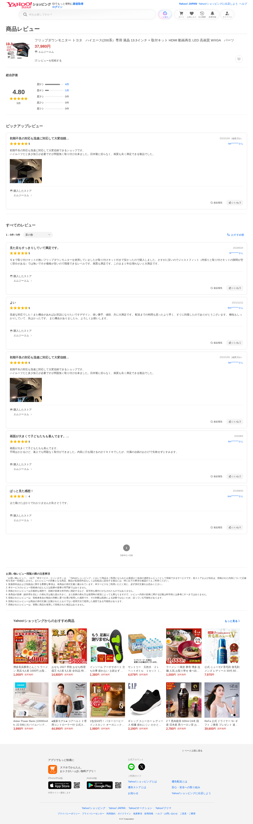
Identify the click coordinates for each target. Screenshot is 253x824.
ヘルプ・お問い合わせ (166, 813)
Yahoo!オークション (140, 808)
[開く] (26, 171)
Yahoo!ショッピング (93, 808)
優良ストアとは (137, 787)
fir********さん (236, 253)
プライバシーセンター (93, 813)
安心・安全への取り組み (186, 787)
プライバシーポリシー (69, 813)
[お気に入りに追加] (239, 59)
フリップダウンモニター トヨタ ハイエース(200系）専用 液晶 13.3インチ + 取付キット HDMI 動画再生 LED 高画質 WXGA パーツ (134, 40)
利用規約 (110, 813)
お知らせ (133, 793)
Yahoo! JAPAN (188, 3)
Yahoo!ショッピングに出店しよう (218, 3)
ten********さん (235, 441)
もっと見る (231, 620)
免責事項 (137, 813)
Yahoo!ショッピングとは (142, 781)
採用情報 (148, 813)
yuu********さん (235, 496)
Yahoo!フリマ (163, 808)
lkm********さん (235, 308)
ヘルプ (243, 3)
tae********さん (235, 143)
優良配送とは (179, 781)
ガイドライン (124, 813)
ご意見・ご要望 (187, 813)
